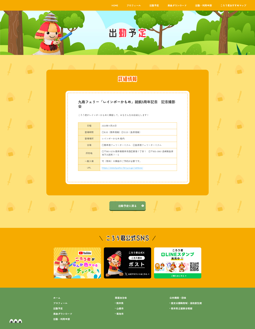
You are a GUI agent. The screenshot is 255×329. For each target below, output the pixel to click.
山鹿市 (120, 308)
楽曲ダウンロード (177, 5)
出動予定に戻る (127, 206)
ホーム (56, 297)
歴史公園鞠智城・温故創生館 (186, 303)
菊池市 (120, 313)
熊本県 (120, 303)
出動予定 (154, 5)
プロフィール (134, 5)
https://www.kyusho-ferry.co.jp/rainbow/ (122, 167)
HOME (115, 5)
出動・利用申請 (203, 5)
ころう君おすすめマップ (233, 5)
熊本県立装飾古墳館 (181, 308)
